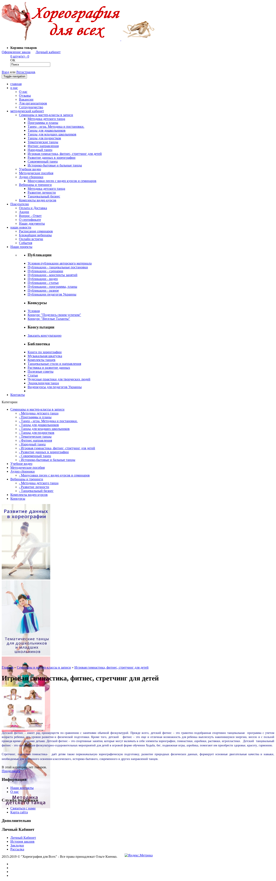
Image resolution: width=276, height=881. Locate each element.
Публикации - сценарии (45, 271)
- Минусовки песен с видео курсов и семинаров (54, 475)
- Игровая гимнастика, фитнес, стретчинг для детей (57, 448)
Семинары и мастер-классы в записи (46, 115)
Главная (7, 667)
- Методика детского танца (38, 413)
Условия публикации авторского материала (60, 263)
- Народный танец (32, 444)
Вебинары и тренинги (35, 185)
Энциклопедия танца (43, 383)
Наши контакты (22, 788)
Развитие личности (42, 192)
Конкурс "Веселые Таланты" (49, 319)
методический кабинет (27, 111)
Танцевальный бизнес (44, 196)
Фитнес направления (43, 146)
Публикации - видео (43, 279)
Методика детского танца (46, 119)
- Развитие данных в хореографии (44, 452)
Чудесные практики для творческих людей (59, 379)
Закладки (17, 845)
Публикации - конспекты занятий (52, 275)
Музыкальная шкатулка (45, 356)
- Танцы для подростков (36, 432)
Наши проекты (21, 247)
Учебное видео (30, 169)
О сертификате (30, 219)
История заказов (22, 841)
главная (16, 84)
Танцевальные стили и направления (54, 364)
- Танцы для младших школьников (44, 429)
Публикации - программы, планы (52, 286)
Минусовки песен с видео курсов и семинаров (62, 181)
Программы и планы (43, 123)
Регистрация (25, 72)
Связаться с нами (23, 808)
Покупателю (19, 204)
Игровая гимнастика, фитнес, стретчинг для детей (65, 154)
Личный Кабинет (23, 837)
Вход (5, 72)
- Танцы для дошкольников (39, 425)
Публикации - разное (43, 290)
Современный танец (43, 161)
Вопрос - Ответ (30, 216)
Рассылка (17, 849)
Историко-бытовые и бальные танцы (55, 165)
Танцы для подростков (44, 138)
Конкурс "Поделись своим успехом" (54, 315)
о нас (14, 88)
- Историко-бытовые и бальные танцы (47, 460)
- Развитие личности (34, 487)
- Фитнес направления (35, 440)
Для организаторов (33, 103)
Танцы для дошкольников (47, 130)
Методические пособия (36, 173)
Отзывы (25, 95)
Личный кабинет (48, 52)
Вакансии (26, 99)
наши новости (20, 227)
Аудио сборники (31, 177)
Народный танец (40, 150)
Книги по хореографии (45, 352)
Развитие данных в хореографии (51, 157)
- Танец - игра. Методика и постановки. (48, 421)
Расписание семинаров (36, 231)
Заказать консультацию (44, 335)
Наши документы (32, 223)
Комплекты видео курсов (37, 200)
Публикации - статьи (43, 283)
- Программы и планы (35, 417)
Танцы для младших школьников (52, 134)
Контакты (17, 395)
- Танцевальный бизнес (36, 491)
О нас (23, 91)
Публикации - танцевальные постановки (58, 267)
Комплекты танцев (41, 360)
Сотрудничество (31, 107)
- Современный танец (35, 456)
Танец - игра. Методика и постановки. (56, 126)
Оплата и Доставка (33, 208)
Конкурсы (17, 498)
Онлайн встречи (31, 239)
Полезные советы (40, 371)
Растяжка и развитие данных (49, 367)
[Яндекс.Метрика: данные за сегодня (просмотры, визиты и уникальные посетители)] (139, 855)
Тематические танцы (43, 142)
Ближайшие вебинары (35, 235)
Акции (24, 212)
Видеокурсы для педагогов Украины (55, 387)
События (25, 243)
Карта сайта (19, 812)
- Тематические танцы (35, 436)
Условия (34, 311)
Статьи (33, 375)
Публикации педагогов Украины (52, 294)
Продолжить (11, 771)
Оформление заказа (16, 52)
